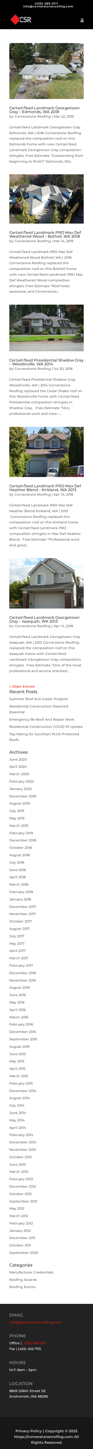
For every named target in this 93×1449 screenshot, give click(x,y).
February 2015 (21, 1083)
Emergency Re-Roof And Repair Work (41, 719)
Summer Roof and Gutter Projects (38, 699)
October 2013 (20, 1157)
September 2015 (23, 1039)
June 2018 (17, 870)
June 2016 (17, 995)
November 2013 (22, 1149)
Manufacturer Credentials (31, 1272)
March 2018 (18, 884)
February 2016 (21, 1024)
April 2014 (17, 1127)
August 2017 (19, 929)
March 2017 (18, 958)
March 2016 (18, 1017)
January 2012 (20, 1231)
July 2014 (16, 1105)
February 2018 (21, 892)
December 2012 (22, 1186)
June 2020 (18, 759)
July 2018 (16, 862)
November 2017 (22, 914)
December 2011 (22, 1238)
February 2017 (21, 965)
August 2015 (19, 1046)
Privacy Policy (29, 1431)
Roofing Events (22, 1287)
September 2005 (23, 1253)
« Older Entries (22, 686)
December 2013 (22, 1142)
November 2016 (22, 980)
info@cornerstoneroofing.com (35, 1322)
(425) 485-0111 (46, 3)
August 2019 (19, 803)
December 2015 (22, 1032)
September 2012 (23, 1201)
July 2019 (16, 811)
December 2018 (22, 840)
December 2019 (22, 796)
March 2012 (18, 1216)
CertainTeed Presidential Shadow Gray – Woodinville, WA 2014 (46, 362)
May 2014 (17, 1120)
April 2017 (17, 951)
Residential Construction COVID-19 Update (46, 726)
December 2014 (22, 1091)
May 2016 (17, 1002)
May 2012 (16, 1208)
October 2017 (20, 921)
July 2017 (16, 936)
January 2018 (20, 899)
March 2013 (18, 1171)
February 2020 (21, 781)
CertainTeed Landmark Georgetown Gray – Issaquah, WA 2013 (44, 619)
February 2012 (21, 1223)
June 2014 (17, 1113)
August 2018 (19, 855)
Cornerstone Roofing (33, 116)
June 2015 (17, 1054)
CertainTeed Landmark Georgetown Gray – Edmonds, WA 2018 (44, 110)
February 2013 (21, 1179)
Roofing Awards (23, 1280)
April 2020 (17, 766)
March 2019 (18, 825)
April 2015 (17, 1068)
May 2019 (17, 818)
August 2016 (19, 987)
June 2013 (17, 1164)
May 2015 (16, 1061)
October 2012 (20, 1194)
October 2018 (20, 847)
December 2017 (22, 907)
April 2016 (17, 1010)
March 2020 (19, 774)
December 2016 (22, 973)
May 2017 (16, 943)
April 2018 (17, 877)
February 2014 (21, 1135)
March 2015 (18, 1076)
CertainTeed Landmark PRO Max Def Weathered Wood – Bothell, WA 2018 (45, 234)
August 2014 (19, 1098)
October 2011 (20, 1245)
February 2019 (21, 833)
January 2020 (20, 789)
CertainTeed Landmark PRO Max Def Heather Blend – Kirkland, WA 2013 (45, 488)
